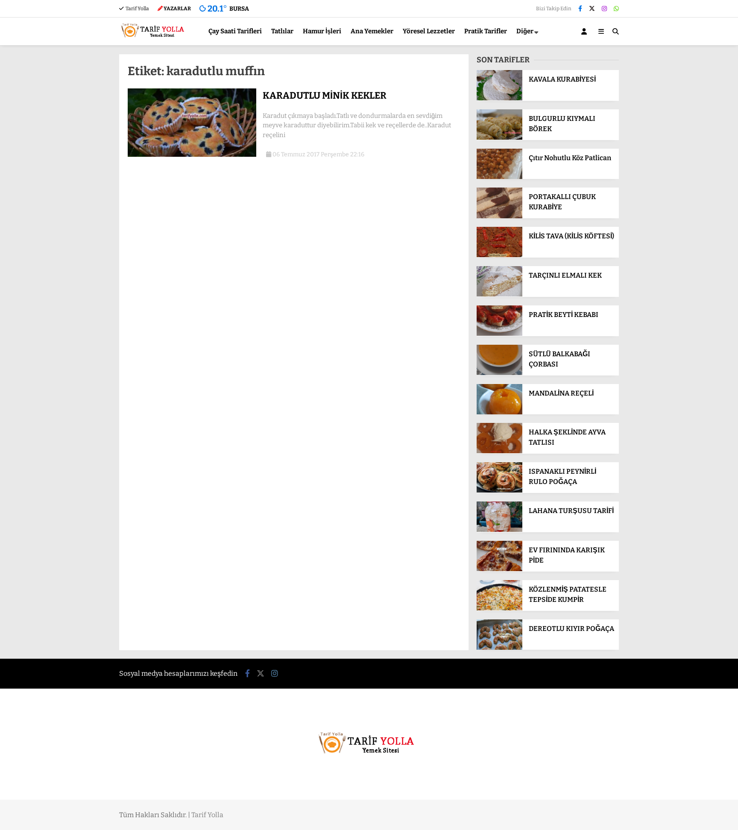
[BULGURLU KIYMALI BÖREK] (499, 137)
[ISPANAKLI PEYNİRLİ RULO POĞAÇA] (499, 490)
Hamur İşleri (322, 31)
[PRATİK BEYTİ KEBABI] (499, 333)
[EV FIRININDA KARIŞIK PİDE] (499, 569)
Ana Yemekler (372, 31)
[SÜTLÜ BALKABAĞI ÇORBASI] (499, 373)
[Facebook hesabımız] (580, 8)
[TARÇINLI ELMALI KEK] (499, 294)
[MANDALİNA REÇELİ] (499, 412)
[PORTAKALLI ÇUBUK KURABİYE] (499, 216)
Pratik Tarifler (485, 31)
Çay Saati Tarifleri (235, 31)
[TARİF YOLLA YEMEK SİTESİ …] (154, 41)
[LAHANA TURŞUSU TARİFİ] (499, 530)
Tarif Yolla (137, 9)
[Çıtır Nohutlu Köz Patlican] (499, 177)
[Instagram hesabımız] (604, 8)
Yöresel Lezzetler (429, 31)
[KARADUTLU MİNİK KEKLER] (192, 154)
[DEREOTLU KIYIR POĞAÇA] (499, 647)
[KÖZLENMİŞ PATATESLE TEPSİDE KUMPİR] (499, 608)
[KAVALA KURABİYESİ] (499, 98)
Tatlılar (282, 31)
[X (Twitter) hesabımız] (592, 8)
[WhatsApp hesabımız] (616, 8)
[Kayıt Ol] (585, 31)
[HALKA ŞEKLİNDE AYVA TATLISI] (499, 451)
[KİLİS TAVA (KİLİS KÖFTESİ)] (499, 255)
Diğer (524, 31)
